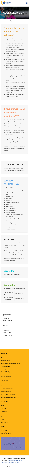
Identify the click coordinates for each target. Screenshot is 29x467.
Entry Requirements (5, 369)
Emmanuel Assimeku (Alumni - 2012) (10, 462)
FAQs (2, 419)
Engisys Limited (12, 466)
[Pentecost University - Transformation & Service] (7, 3)
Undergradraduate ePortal (7, 388)
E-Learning (6, 318)
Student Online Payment (6, 371)
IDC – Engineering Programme (8, 394)
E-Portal (5, 328)
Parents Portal (4, 380)
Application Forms (5, 366)
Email (4, 323)
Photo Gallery (7, 332)
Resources (6, 330)
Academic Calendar (5, 360)
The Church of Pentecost (7, 414)
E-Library (5, 325)
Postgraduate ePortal (6, 391)
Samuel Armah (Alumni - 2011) (16, 460)
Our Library (3, 408)
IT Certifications (7, 320)
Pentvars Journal (5, 416)
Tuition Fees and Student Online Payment (10, 363)
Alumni (2, 405)
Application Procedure (6, 357)
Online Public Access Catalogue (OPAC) (10, 397)
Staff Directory (7, 335)
